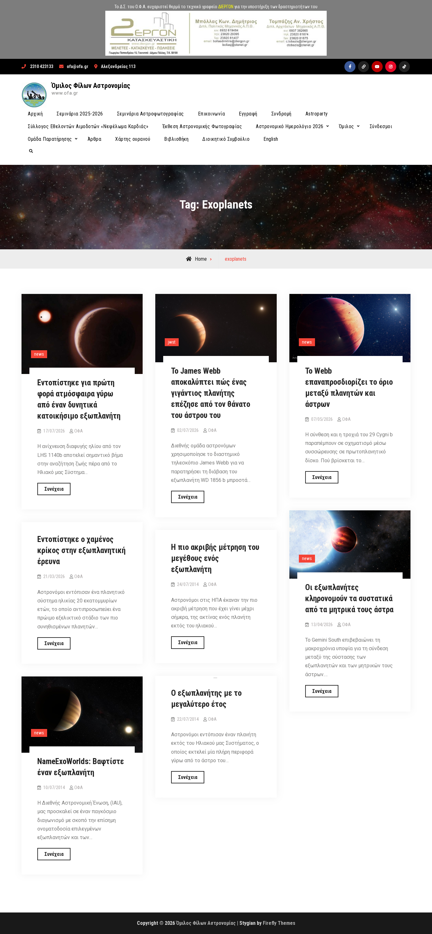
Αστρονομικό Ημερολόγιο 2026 (290, 126)
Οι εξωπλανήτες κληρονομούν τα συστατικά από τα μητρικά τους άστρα (349, 598)
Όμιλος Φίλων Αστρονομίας (91, 86)
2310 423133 (41, 66)
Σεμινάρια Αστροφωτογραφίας (150, 114)
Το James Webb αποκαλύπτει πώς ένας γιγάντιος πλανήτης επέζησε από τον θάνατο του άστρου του (210, 393)
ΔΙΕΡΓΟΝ (225, 6)
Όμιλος (346, 126)
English (270, 139)
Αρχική (35, 114)
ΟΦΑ (78, 431)
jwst (172, 342)
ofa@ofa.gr (77, 66)
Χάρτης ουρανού (132, 139)
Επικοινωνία (211, 114)
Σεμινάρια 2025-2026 (80, 114)
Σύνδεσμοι (381, 126)
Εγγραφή (248, 114)
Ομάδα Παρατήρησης (50, 139)
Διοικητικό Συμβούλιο (226, 139)
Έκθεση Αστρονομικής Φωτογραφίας (202, 126)
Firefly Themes (279, 923)
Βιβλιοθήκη (176, 139)
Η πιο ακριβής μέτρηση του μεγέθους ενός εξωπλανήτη (215, 558)
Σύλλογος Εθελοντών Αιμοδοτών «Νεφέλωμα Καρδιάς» (88, 126)
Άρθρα (95, 139)
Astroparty (316, 114)
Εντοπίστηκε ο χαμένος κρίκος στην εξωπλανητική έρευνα (81, 550)
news (39, 354)
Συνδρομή (281, 114)
